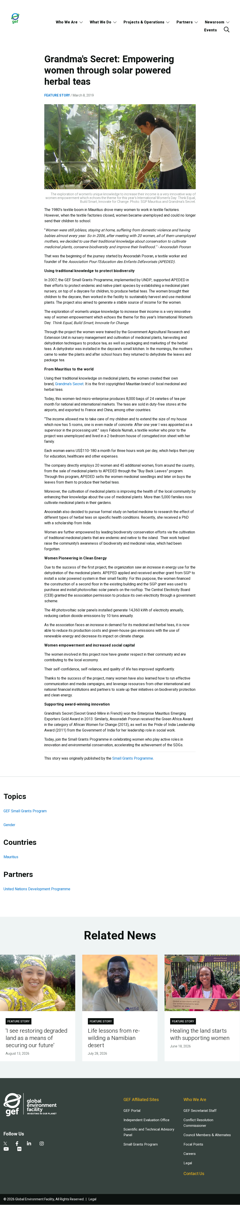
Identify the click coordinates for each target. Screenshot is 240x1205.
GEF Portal (132, 1110)
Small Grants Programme (132, 758)
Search (226, 29)
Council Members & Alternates (207, 1135)
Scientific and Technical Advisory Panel (149, 1132)
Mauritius (11, 857)
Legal (188, 1163)
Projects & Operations (144, 22)
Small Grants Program (141, 1144)
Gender (9, 825)
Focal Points (193, 1144)
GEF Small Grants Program (25, 811)
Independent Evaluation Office (146, 1120)
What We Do (100, 22)
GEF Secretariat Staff (200, 1110)
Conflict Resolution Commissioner (198, 1122)
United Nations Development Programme (37, 889)
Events (210, 30)
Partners (184, 22)
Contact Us (194, 1174)
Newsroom (214, 22)
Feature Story (57, 95)
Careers (190, 1153)
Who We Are (67, 22)
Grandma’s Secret (69, 384)
